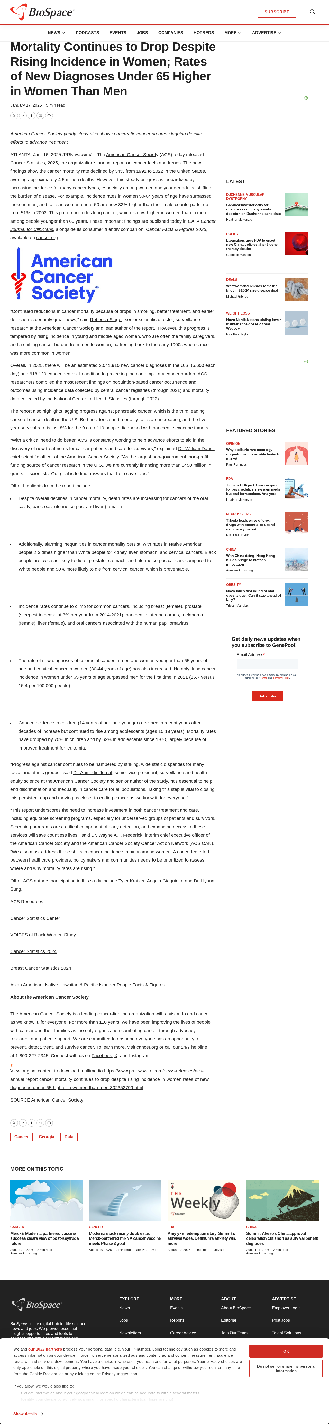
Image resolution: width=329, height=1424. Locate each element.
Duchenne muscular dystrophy (245, 197)
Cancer (21, 1137)
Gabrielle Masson (238, 255)
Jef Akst (219, 1250)
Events (117, 33)
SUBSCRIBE (276, 12)
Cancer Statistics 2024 (33, 951)
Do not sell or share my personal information (286, 1368)
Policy (232, 234)
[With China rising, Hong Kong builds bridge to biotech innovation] (296, 559)
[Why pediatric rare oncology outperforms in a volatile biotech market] (296, 453)
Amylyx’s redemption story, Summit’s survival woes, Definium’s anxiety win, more (202, 1238)
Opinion (233, 444)
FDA (229, 479)
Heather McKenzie (239, 219)
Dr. (196, 448)
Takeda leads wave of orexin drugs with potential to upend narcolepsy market (250, 524)
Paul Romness (236, 464)
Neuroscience (239, 514)
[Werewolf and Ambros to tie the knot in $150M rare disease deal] (296, 289)
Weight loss (238, 313)
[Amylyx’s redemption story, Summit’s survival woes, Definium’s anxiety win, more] (204, 1200)
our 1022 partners (45, 1349)
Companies (170, 33)
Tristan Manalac (237, 605)
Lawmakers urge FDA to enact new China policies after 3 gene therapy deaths (252, 244)
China (231, 549)
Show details (25, 1414)
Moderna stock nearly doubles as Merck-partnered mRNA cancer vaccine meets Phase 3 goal (125, 1238)
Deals (231, 280)
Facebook (102, 1055)
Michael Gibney (237, 296)
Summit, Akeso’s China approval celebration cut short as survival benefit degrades (282, 1238)
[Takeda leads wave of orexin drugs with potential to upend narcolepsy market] (296, 523)
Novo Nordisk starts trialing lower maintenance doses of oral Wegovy (253, 324)
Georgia (46, 1137)
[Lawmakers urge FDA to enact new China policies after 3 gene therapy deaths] (296, 243)
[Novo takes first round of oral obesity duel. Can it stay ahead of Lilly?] (296, 594)
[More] (63, 33)
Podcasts (87, 33)
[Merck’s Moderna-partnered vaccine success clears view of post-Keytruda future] (46, 1200)
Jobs (142, 33)
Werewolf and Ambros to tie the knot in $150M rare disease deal (252, 288)
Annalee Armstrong (239, 570)
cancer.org (47, 237)
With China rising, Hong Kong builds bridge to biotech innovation (250, 559)
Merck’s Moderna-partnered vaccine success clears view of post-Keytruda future (44, 1238)
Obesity (233, 585)
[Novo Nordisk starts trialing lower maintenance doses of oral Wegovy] (296, 323)
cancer (17, 1227)
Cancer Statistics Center (35, 918)
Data (69, 1137)
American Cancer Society (132, 154)
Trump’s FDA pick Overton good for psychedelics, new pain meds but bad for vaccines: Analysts (253, 489)
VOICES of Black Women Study (43, 934)
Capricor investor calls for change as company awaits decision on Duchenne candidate (253, 209)
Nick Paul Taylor (237, 334)
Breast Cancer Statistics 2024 (40, 968)
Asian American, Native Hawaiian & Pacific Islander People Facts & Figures (87, 984)
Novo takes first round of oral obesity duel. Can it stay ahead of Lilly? (253, 595)
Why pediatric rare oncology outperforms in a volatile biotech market (252, 454)
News (54, 33)
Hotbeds (204, 33)
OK (286, 1351)
